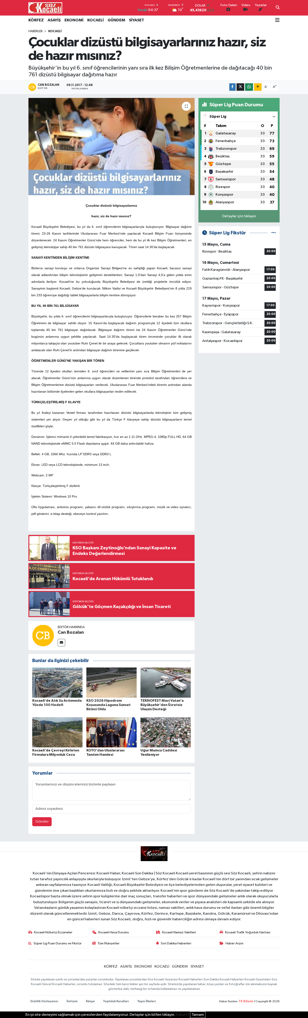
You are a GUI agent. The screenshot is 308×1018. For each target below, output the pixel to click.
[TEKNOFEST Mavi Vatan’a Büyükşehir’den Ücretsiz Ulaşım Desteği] (165, 682)
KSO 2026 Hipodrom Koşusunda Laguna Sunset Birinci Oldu (108, 705)
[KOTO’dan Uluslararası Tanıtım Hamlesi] (111, 732)
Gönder (42, 821)
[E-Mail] (61, 642)
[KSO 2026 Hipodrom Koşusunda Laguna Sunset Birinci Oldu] (111, 682)
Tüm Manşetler (108, 943)
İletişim (72, 1001)
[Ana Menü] (277, 20)
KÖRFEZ (36, 20)
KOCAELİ (95, 20)
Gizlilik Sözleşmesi (44, 1001)
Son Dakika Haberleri (176, 943)
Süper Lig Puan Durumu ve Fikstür (58, 943)
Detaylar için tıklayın (239, 216)
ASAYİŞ (54, 20)
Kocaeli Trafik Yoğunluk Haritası (247, 932)
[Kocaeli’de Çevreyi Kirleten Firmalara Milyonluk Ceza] (57, 732)
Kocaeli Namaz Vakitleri (179, 932)
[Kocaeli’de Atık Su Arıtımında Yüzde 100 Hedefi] (57, 682)
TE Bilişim (246, 1001)
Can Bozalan (71, 632)
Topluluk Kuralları (116, 1001)
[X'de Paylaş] (240, 87)
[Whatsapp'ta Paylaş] (249, 87)
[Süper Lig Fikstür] (273, 233)
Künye (90, 1001)
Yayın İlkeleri (146, 1001)
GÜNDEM (116, 20)
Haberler (35, 31)
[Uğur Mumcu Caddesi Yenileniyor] (165, 732)
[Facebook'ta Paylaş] (232, 87)
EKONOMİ (73, 20)
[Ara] (278, 8)
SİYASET (136, 20)
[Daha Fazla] (258, 87)
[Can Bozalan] (43, 635)
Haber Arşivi (234, 943)
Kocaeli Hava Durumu (113, 932)
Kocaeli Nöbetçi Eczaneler (53, 932)
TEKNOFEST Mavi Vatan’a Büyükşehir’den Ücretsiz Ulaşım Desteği (162, 705)
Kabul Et (182, 1015)
